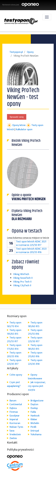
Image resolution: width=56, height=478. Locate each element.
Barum (12, 401)
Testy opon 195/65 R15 (14, 332)
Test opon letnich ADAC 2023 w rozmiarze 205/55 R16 (31, 250)
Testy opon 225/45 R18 (35, 362)
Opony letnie (19, 125)
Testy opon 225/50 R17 (35, 340)
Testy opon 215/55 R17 (14, 340)
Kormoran (14, 423)
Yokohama (35, 434)
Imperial (13, 419)
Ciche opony (15, 375)
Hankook (35, 416)
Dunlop (34, 408)
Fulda (33, 412)
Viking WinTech (21, 274)
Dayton (34, 404)
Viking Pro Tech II (22, 282)
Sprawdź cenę (17, 117)
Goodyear (14, 416)
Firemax (13, 412)
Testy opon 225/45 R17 (14, 362)
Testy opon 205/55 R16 (14, 355)
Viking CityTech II (22, 285)
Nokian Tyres (16, 427)
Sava (11, 431)
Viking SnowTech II (23, 278)
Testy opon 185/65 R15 (35, 347)
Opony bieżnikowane (35, 377)
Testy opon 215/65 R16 (35, 355)
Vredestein (15, 434)
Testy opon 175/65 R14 (14, 347)
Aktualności (28, 35)
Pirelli (33, 427)
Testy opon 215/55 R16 (35, 332)
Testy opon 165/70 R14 (14, 325)
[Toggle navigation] (46, 17)
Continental (15, 404)
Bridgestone (36, 401)
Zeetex (13, 438)
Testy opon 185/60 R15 (35, 325)
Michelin (34, 423)
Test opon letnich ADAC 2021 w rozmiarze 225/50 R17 (31, 243)
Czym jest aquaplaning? (14, 384)
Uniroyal (34, 431)
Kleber (33, 419)
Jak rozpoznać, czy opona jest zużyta (37, 386)
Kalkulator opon (24, 129)
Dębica (13, 408)
